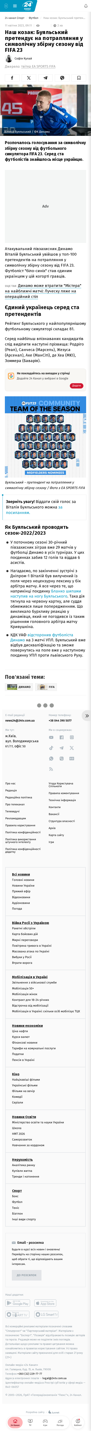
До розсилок (27, 1275)
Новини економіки (27, 1026)
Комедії (17, 1097)
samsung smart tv (46, 1314)
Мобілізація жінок (24, 994)
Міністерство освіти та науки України (38, 1122)
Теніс (15, 1208)
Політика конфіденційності (23, 832)
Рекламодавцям (15, 818)
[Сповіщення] (86, 5)
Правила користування (20, 825)
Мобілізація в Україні (30, 977)
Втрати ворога (22, 963)
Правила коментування (64, 793)
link (51, 737)
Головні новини (23, 880)
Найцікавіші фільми (26, 1079)
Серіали (17, 1103)
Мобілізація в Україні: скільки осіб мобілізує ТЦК (46, 1011)
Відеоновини (21, 897)
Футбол (34, 18)
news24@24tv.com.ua (20, 720)
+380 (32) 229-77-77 (29, 1373)
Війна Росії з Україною (30, 923)
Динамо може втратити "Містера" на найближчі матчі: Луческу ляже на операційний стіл (43, 291)
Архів (52, 828)
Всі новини (21, 874)
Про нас (10, 783)
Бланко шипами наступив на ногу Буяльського (45, 594)
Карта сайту (56, 835)
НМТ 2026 (18, 1134)
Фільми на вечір (23, 1091)
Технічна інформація (62, 800)
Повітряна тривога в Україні (31, 946)
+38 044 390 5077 (60, 720)
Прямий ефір (21, 891)
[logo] (27, 6)
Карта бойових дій (25, 934)
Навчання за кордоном (28, 1145)
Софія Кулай (23, 58)
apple (46, 1303)
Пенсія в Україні (23, 1060)
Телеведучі (12, 811)
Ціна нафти (20, 1031)
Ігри (51, 842)
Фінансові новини (24, 1042)
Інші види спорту (24, 1219)
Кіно (15, 1074)
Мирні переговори (25, 940)
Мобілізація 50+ (23, 988)
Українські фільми (24, 1085)
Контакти (55, 807)
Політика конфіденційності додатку (23, 850)
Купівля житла (22, 1171)
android (17, 1303)
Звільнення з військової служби (34, 983)
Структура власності (62, 821)
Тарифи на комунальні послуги (34, 1048)
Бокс (15, 1196)
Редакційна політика (18, 797)
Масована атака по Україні (30, 951)
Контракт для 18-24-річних (30, 1000)
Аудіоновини (21, 903)
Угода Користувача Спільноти (61, 785)
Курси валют (21, 1037)
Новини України (23, 885)
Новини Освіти (24, 1117)
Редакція (11, 790)
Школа (16, 1128)
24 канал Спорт (15, 18)
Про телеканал (15, 804)
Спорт (17, 1191)
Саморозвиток (22, 1139)
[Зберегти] (79, 77)
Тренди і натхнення (25, 1176)
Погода (17, 908)
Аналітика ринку (23, 1165)
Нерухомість (22, 1160)
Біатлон (17, 1213)
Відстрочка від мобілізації (30, 1005)
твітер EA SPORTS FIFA (38, 67)
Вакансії (54, 814)
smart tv (17, 1314)
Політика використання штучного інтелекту (20, 841)
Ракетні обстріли (24, 928)
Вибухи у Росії (22, 957)
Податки (18, 1054)
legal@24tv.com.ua (54, 1378)
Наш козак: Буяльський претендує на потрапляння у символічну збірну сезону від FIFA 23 (64, 18)
